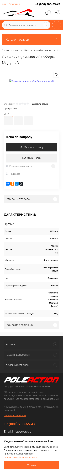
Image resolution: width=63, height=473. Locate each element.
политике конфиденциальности (20, 457)
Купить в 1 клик (31, 158)
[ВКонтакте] (8, 184)
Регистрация (14, 4)
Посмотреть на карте (15, 415)
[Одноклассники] (12, 184)
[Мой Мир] (17, 184)
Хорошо (31, 465)
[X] (21, 184)
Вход (4, 4)
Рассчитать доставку (20, 166)
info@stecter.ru (22, 431)
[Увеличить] (31, 81)
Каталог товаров (17, 39)
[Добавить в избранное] (56, 75)
